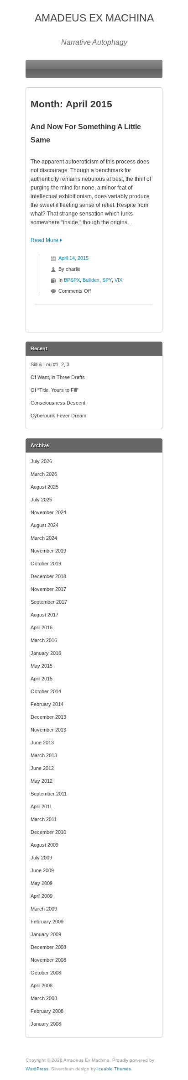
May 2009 (41, 883)
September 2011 (49, 793)
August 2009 (44, 845)
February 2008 (47, 1011)
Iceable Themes (114, 1068)
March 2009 (44, 908)
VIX (118, 280)
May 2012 (41, 781)
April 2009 (41, 896)
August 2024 (44, 525)
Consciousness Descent (58, 403)
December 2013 (48, 717)
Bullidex (91, 280)
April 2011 (41, 806)
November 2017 (48, 589)
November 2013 (48, 729)
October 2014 (46, 691)
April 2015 (41, 678)
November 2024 (48, 512)
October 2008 (46, 972)
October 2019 (46, 563)
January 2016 (46, 653)
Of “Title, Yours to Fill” (54, 390)
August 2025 (44, 487)
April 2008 (41, 985)
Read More (44, 240)
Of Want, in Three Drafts (58, 377)
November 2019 (48, 550)
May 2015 (41, 666)
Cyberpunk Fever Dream (58, 415)
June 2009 (42, 870)
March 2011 (44, 819)
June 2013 (42, 742)
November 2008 (48, 960)
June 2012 (42, 768)
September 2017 (49, 602)
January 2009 (46, 934)
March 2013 (44, 755)
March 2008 (44, 998)
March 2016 (44, 640)
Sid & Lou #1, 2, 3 (50, 364)
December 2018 (48, 576)
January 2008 (46, 1024)
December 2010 (48, 832)
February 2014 (47, 704)
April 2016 (41, 627)
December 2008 (48, 947)
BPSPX (72, 280)
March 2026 (44, 474)
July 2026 (41, 461)
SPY (107, 280)
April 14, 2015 (73, 258)
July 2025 (41, 499)
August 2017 (44, 614)
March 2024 (44, 538)
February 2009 (47, 921)
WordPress (37, 1068)
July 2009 (41, 857)
